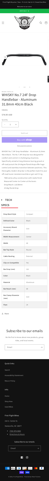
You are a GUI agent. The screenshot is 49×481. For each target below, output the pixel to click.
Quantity (5, 120)
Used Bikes (9, 407)
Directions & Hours (17, 434)
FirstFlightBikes (18, 477)
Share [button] (7, 314)
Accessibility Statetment (14, 375)
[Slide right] (29, 87)
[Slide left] (19, 87)
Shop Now (9, 401)
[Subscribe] (41, 347)
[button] (3, 22)
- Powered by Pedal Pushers (32, 477)
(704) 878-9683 (15, 431)
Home (7, 396)
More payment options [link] (24, 145)
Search (7, 370)
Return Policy (10, 381)
